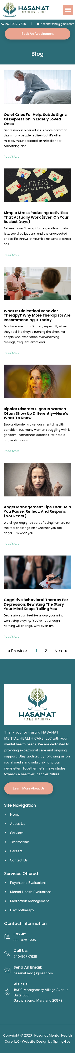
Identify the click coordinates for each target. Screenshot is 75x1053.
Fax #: (20, 934)
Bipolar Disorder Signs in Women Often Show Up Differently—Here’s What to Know (36, 413)
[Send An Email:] (7, 970)
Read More (11, 156)
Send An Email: (28, 967)
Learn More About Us (29, 788)
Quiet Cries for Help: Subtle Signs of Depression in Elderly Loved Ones (35, 119)
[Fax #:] (7, 936)
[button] (68, 10)
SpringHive (61, 1041)
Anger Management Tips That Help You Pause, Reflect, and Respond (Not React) (37, 511)
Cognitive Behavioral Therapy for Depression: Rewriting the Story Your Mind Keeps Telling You (36, 604)
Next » (60, 651)
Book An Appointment (37, 34)
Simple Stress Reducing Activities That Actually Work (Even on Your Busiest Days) (36, 217)
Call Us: (21, 950)
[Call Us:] (7, 953)
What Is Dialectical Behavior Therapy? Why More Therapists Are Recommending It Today (37, 315)
